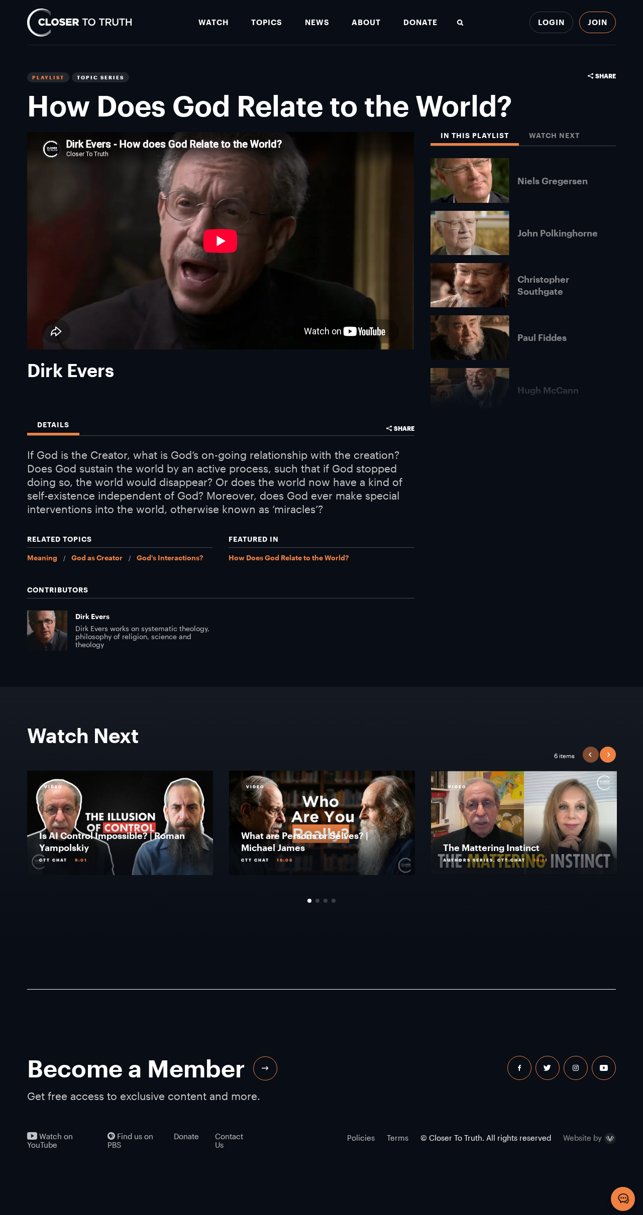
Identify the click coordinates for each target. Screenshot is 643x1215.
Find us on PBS (130, 1140)
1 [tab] (309, 901)
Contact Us (229, 1140)
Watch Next (554, 136)
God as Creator (97, 557)
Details (53, 425)
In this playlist (475, 136)
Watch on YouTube (50, 1140)
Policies (361, 1137)
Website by (582, 1138)
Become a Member (136, 1068)
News (317, 22)
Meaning (42, 557)
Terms (397, 1137)
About (366, 22)
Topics (266, 22)
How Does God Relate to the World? (289, 557)
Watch (213, 22)
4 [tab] (334, 901)
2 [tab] (317, 901)
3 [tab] (326, 901)
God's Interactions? (170, 557)
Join (597, 22)
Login (551, 22)
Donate (420, 22)
